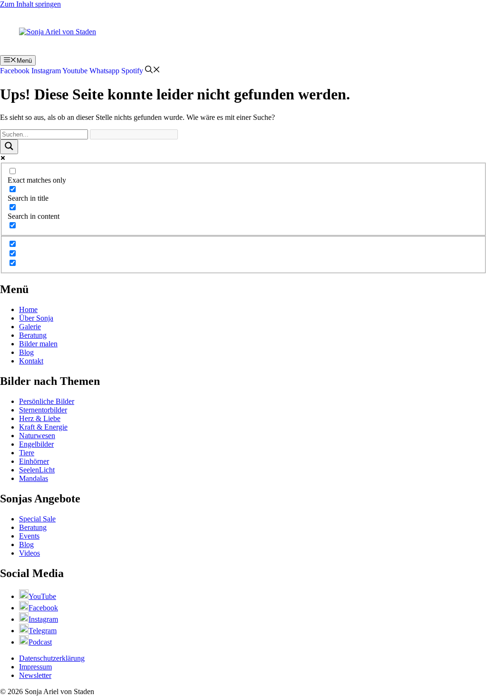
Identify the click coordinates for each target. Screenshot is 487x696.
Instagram (46, 71)
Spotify (132, 71)
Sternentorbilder (43, 410)
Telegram (43, 631)
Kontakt (31, 361)
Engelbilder (36, 444)
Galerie (30, 327)
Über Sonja (36, 318)
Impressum (35, 667)
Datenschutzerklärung (52, 658)
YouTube (42, 596)
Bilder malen (38, 344)
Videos (29, 553)
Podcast (40, 642)
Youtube (75, 71)
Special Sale (37, 519)
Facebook (14, 71)
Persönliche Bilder (46, 401)
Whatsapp (104, 71)
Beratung (33, 335)
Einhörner (34, 461)
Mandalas (33, 478)
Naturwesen (37, 435)
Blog (26, 352)
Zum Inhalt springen (30, 4)
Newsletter (35, 675)
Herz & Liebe (39, 418)
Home (28, 309)
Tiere (26, 453)
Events (29, 536)
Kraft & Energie (43, 427)
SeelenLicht (37, 470)
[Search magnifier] (9, 146)
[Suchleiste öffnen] (152, 71)
